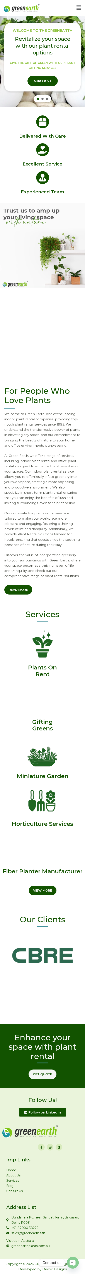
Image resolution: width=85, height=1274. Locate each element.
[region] (42, 61)
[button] (38, 99)
